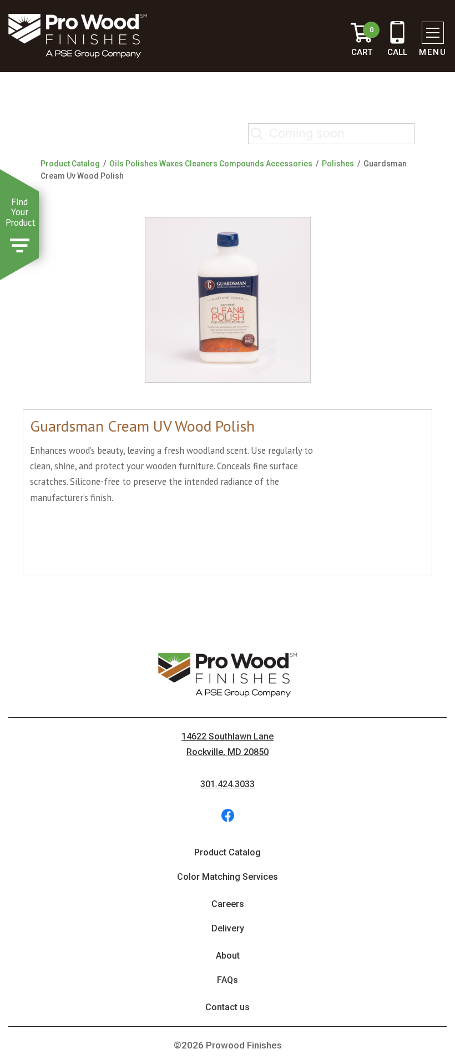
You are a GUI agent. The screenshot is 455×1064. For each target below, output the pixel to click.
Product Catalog (70, 163)
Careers (227, 904)
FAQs (227, 980)
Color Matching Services (227, 877)
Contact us (227, 1007)
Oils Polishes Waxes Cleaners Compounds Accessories (210, 163)
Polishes (338, 163)
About (228, 955)
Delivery (227, 928)
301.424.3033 (227, 784)
